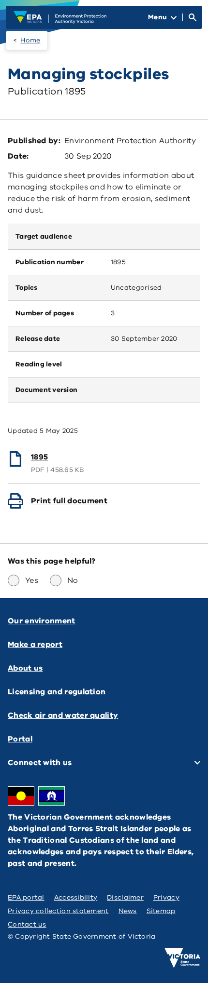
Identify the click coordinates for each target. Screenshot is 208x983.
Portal (20, 739)
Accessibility (76, 897)
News (128, 911)
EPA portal (26, 897)
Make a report (35, 644)
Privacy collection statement (58, 911)
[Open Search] (192, 17)
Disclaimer (125, 897)
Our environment (41, 621)
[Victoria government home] (182, 958)
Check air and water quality (63, 715)
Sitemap (161, 911)
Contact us (27, 924)
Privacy (166, 897)
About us (25, 668)
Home (30, 40)
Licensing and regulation (56, 692)
